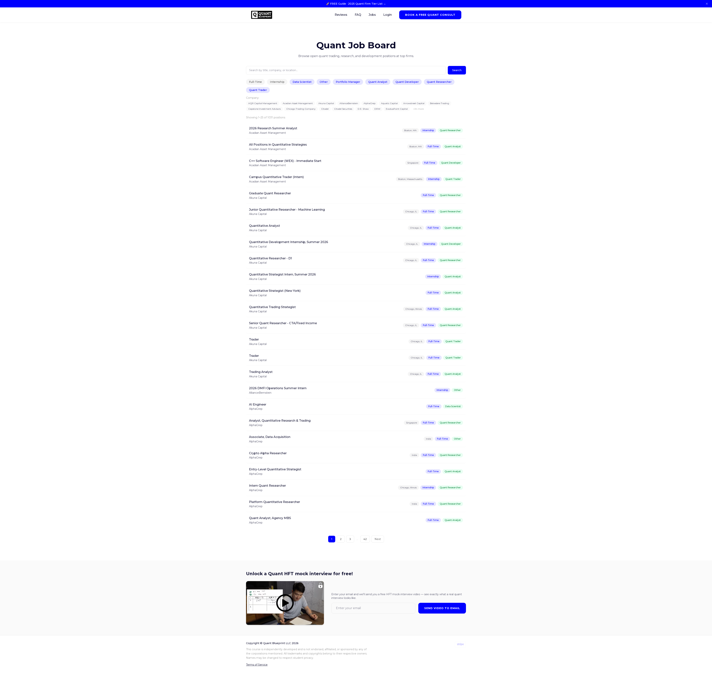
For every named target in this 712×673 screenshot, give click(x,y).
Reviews (341, 14)
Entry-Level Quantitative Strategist (275, 469)
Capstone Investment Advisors (264, 108)
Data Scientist (302, 82)
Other (324, 82)
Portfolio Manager (348, 82)
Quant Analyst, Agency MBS (270, 518)
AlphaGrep (369, 103)
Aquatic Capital (389, 103)
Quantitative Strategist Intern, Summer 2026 (282, 274)
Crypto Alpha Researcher (268, 453)
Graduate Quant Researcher (270, 193)
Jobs (372, 14)
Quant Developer (407, 82)
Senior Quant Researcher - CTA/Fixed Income (283, 323)
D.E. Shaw (363, 108)
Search (457, 70)
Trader (254, 339)
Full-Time (255, 82)
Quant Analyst (377, 82)
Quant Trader (258, 90)
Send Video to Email (442, 608)
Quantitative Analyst (264, 225)
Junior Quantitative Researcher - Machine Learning (287, 209)
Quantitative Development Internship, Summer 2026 (288, 242)
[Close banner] (707, 3)
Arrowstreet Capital (413, 103)
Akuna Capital (326, 103)
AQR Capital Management (262, 103)
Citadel (325, 108)
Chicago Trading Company (301, 108)
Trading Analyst (261, 372)
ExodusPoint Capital (397, 108)
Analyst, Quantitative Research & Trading (280, 420)
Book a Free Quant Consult (430, 14)
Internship (277, 82)
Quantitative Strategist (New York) (275, 291)
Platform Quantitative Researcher (274, 502)
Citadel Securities (343, 108)
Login (387, 14)
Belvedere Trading (439, 103)
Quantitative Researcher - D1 (270, 258)
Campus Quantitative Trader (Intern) (276, 177)
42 (365, 539)
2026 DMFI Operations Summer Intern (277, 388)
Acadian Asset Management (298, 103)
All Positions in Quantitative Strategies (278, 144)
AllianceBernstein (348, 103)
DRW (377, 108)
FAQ (358, 14)
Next (378, 539)
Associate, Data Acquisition (269, 437)
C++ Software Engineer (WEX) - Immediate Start (285, 161)
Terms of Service (257, 664)
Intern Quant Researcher (267, 485)
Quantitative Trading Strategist (272, 307)
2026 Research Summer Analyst (273, 128)
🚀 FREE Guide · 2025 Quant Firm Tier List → (356, 3)
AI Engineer (257, 404)
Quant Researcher (439, 82)
